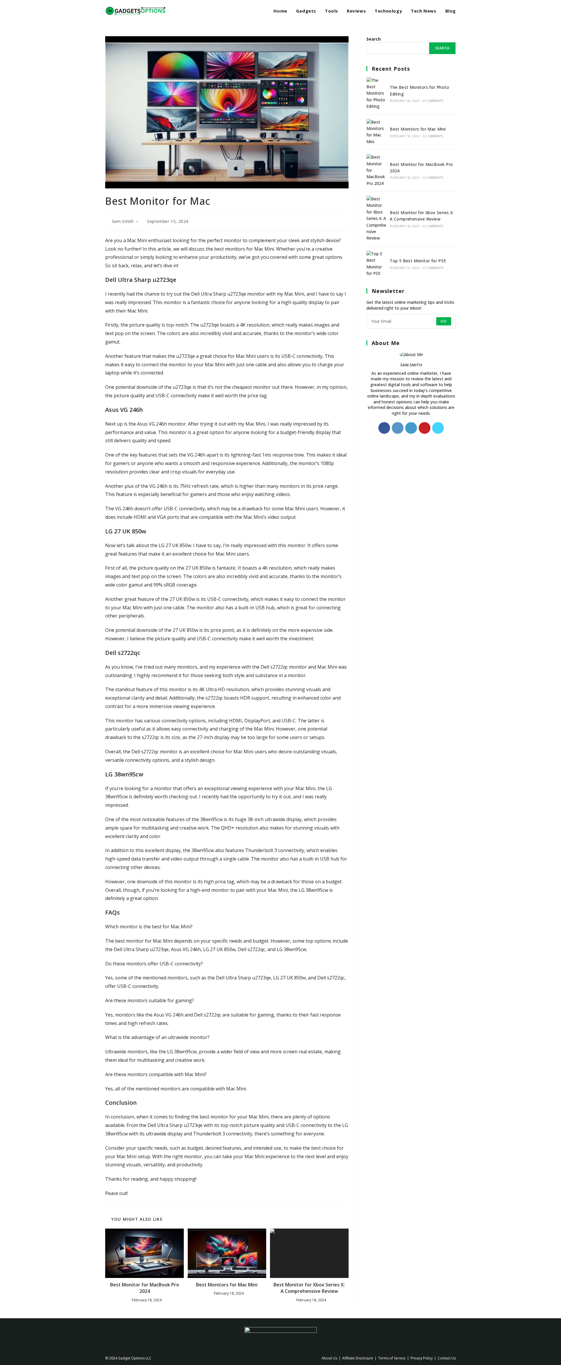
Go (444, 321)
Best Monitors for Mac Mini (226, 1284)
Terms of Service (392, 1358)
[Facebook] (384, 428)
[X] (438, 428)
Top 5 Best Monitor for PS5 (418, 260)
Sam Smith (123, 221)
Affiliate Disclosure (357, 1358)
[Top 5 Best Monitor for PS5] (376, 264)
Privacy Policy (422, 1358)
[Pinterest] (424, 428)
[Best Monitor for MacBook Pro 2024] (376, 170)
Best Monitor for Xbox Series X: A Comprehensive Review (309, 1287)
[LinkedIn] (411, 428)
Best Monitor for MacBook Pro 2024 (144, 1287)
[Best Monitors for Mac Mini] (376, 132)
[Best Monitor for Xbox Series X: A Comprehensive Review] (376, 219)
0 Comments (433, 101)
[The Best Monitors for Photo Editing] (376, 93)
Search (373, 39)
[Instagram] (398, 428)
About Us (329, 1358)
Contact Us (447, 1358)
